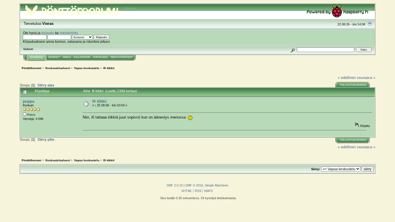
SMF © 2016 (194, 185)
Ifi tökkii (99, 101)
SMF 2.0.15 (175, 185)
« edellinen (347, 77)
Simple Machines (216, 185)
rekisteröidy (68, 33)
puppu (28, 101)
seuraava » (366, 77)
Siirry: (315, 169)
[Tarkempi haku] (292, 49)
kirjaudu (47, 33)
